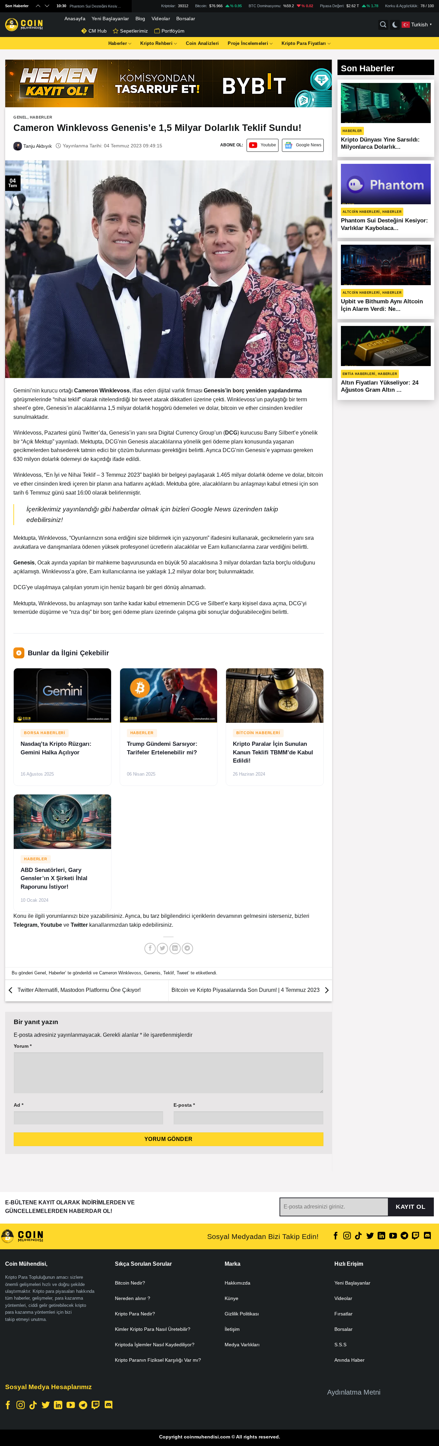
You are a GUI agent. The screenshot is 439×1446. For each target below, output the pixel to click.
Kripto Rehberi (156, 43)
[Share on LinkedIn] (175, 948)
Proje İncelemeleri (248, 43)
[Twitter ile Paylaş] (162, 948)
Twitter (80, 925)
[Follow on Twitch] (415, 1236)
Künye (231, 1298)
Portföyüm (173, 31)
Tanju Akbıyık (37, 146)
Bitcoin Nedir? (130, 1283)
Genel (20, 117)
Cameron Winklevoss (120, 972)
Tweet (182, 972)
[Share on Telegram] (187, 948)
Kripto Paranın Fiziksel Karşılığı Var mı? (158, 1360)
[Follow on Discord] (427, 1236)
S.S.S (340, 1344)
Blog (140, 18)
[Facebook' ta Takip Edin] (336, 1236)
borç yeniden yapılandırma (266, 390)
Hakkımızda (237, 1283)
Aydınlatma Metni (353, 1392)
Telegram (25, 925)
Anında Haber (349, 1360)
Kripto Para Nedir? (135, 1313)
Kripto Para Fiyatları (304, 43)
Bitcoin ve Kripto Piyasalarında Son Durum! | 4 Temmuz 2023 (246, 990)
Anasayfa (74, 18)
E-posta (184, 1105)
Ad (18, 1105)
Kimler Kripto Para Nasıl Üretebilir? (152, 1329)
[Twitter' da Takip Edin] (370, 1236)
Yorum (23, 1046)
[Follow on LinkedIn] (381, 1236)
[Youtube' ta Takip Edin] (392, 1236)
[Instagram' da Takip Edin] (347, 1236)
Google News (308, 145)
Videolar (161, 18)
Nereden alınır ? (132, 1298)
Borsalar (185, 18)
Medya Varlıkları (242, 1344)
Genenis (152, 972)
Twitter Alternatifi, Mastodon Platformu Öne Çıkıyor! (78, 990)
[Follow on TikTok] (358, 1236)
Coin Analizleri (202, 43)
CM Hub (97, 31)
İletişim (232, 1329)
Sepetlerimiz (134, 31)
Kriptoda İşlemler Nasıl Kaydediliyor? (154, 1344)
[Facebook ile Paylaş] (150, 948)
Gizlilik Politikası (242, 1313)
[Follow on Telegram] (404, 1236)
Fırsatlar (343, 1313)
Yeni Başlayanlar (110, 18)
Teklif (168, 972)
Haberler (117, 43)
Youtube (268, 145)
